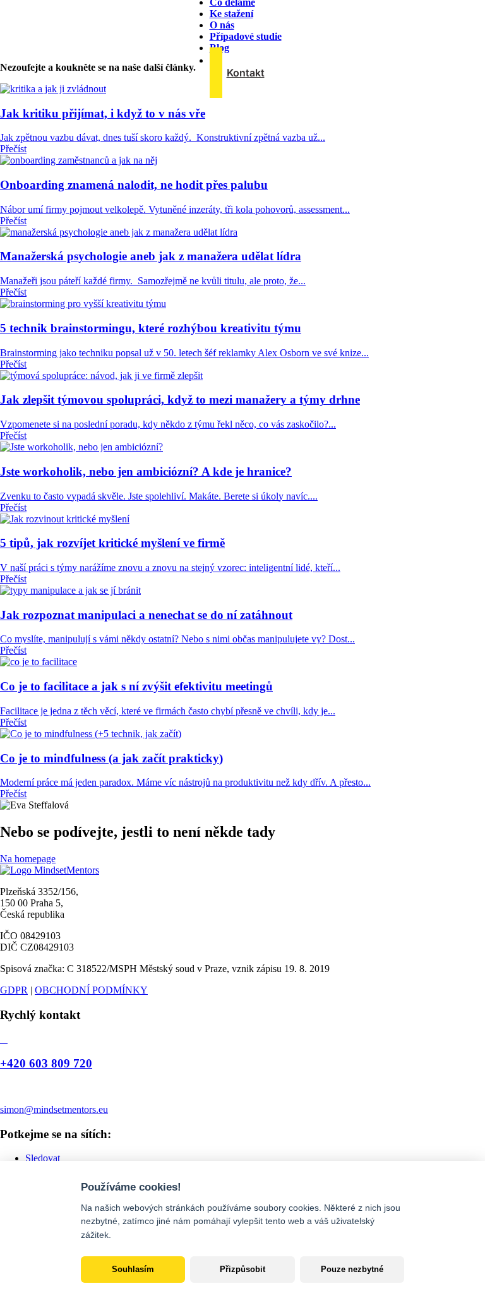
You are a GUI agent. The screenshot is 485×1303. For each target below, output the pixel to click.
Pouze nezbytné (352, 1269)
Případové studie (246, 36)
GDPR (14, 990)
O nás (222, 25)
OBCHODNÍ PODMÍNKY (91, 990)
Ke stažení (231, 13)
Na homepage (28, 858)
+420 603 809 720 (46, 1063)
